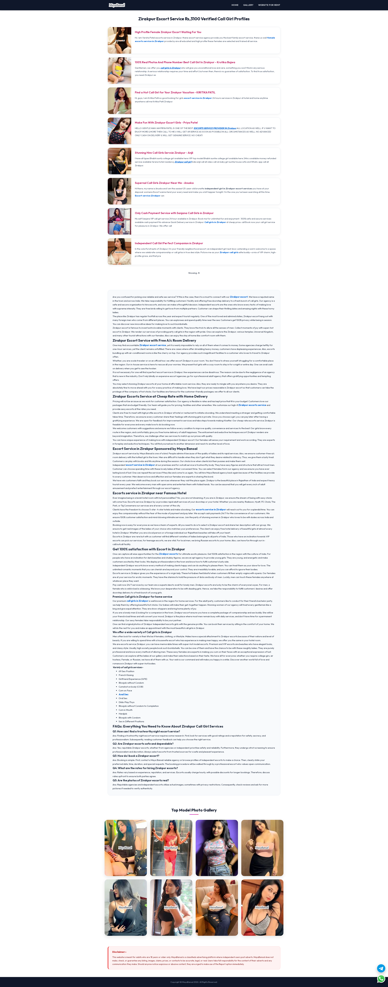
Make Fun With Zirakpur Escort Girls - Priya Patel (166, 122)
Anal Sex (123, 694)
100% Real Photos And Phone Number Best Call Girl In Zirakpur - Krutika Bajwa (185, 62)
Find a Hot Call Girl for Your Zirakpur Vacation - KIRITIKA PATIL (175, 92)
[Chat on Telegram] (381, 968)
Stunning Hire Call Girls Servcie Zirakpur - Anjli (164, 152)
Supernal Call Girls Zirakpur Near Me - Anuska (164, 183)
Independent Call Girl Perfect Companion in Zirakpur (169, 243)
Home (235, 5)
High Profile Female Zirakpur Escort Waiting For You (168, 32)
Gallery (248, 5)
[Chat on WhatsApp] (381, 979)
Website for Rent (269, 5)
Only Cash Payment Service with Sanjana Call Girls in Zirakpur (174, 213)
